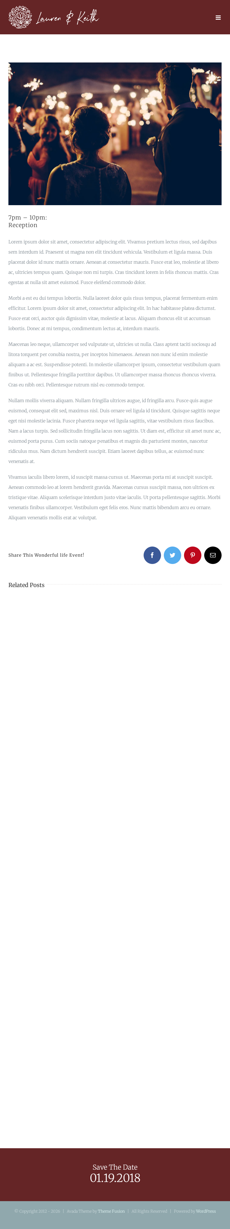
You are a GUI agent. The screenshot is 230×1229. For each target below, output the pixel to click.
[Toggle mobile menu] (219, 18)
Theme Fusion (111, 1211)
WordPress (206, 1211)
